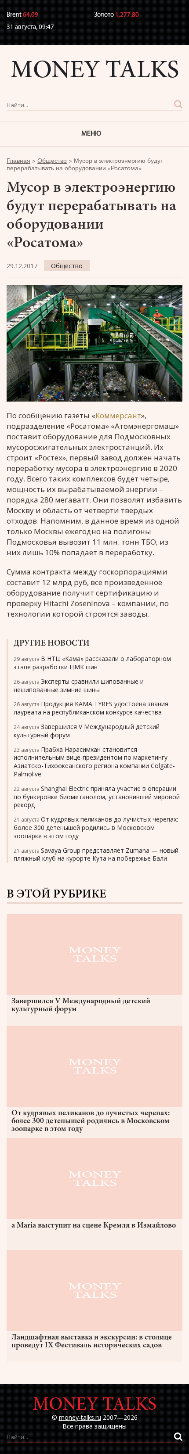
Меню (91, 133)
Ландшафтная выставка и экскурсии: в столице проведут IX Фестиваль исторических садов (91, 1342)
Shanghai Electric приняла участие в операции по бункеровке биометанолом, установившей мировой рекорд (97, 796)
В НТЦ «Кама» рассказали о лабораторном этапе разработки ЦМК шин (92, 662)
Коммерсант (118, 415)
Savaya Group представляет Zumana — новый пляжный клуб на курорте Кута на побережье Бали (96, 854)
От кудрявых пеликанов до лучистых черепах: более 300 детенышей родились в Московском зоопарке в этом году (96, 827)
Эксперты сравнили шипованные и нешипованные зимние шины (79, 685)
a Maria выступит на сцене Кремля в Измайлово (93, 1226)
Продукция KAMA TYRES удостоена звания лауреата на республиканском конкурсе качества (91, 708)
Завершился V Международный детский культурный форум (87, 730)
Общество (67, 266)
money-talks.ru (80, 1417)
